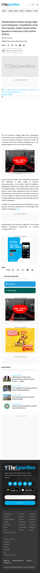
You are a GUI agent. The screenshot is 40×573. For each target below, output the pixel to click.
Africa (6, 527)
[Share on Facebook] (8, 45)
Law (5, 552)
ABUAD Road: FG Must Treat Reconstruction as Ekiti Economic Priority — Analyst (23, 379)
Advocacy (7, 525)
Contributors (8, 514)
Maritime (32, 527)
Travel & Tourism (9, 539)
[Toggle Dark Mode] (31, 4)
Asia (5, 530)
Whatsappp (12, 290)
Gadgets (7, 550)
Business (29, 11)
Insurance (32, 525)
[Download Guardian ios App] (27, 489)
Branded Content (10, 532)
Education (22, 522)
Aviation (6, 517)
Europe (21, 517)
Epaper (11, 11)
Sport (36, 11)
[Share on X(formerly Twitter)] (12, 45)
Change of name (10, 555)
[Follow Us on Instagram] (20, 484)
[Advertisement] (20, 437)
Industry (32, 522)
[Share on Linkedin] (23, 45)
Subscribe (20, 503)
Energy (6, 522)
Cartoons (22, 525)
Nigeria (21, 530)
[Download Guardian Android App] (12, 489)
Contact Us (7, 563)
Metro (16, 11)
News (4, 11)
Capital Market (9, 519)
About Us (6, 560)
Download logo (7, 94)
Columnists (23, 527)
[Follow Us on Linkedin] (25, 484)
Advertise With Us (18, 560)
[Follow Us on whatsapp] (30, 484)
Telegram (11, 284)
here (18, 209)
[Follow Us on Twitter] (15, 484)
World (31, 530)
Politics (22, 11)
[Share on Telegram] (20, 45)
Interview (7, 544)
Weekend (7, 542)
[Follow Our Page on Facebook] (10, 484)
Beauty (21, 519)
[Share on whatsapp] (16, 45)
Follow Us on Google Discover (14, 51)
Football (32, 519)
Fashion (32, 517)
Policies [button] (29, 560)
